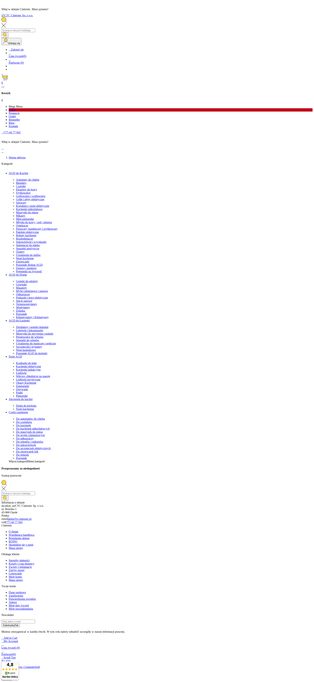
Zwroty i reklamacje (20, 566)
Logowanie (15, 573)
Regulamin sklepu (19, 538)
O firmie (13, 531)
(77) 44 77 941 (14, 522)
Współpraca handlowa (21, 534)
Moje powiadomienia (21, 608)
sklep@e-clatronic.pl (19, 518)
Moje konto (15, 576)
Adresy (13, 602)
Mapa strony (16, 548)
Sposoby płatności (19, 560)
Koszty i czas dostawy (21, 563)
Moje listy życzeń (19, 605)
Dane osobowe (17, 592)
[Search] (4, 35)
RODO (13, 541)
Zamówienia (16, 595)
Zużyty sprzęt (16, 570)
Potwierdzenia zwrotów (22, 598)
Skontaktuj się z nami (21, 544)
